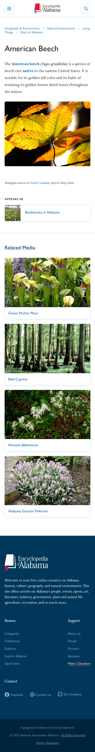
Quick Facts (12, 663)
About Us (74, 633)
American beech (25, 63)
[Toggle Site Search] (85, 8)
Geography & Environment (22, 28)
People (72, 640)
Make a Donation (79, 663)
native (28, 70)
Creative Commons (39, 183)
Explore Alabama (16, 655)
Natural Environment (61, 28)
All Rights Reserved (73, 735)
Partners (73, 648)
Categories (12, 633)
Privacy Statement (47, 743)
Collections (12, 640)
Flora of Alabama (32, 32)
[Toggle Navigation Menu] (9, 8)
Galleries (10, 648)
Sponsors (74, 655)
